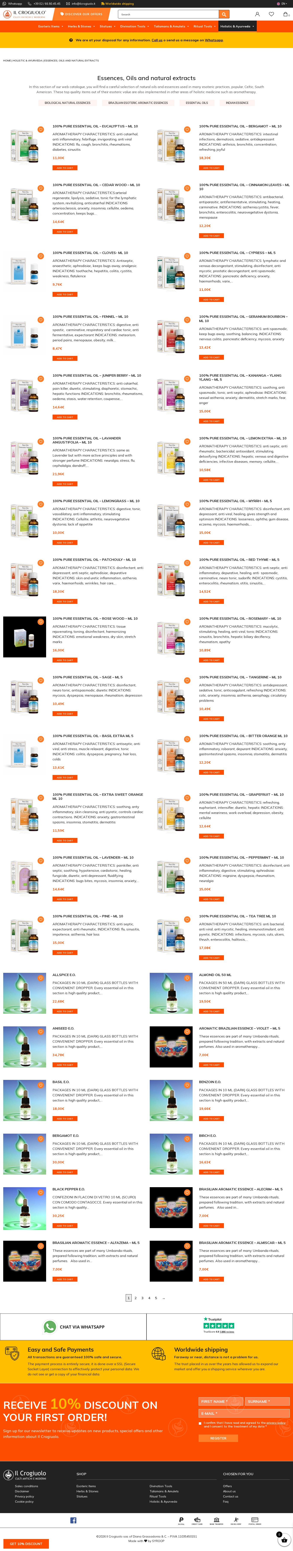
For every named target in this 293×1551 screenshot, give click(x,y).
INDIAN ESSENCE (237, 102)
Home (7, 60)
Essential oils (197, 102)
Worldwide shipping (119, 3)
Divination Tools (132, 26)
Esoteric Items (48, 26)
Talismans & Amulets (169, 26)
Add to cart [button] (65, 168)
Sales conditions (26, 1486)
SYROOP (158, 1541)
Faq (225, 1501)
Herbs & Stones (79, 26)
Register (218, 1438)
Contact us (230, 1496)
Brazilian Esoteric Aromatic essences (138, 102)
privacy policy (276, 1423)
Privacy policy (24, 1496)
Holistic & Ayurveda (235, 26)
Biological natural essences (68, 102)
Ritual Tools (203, 26)
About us (229, 1491)
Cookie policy (24, 1501)
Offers (227, 1486)
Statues (106, 26)
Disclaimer (22, 1491)
